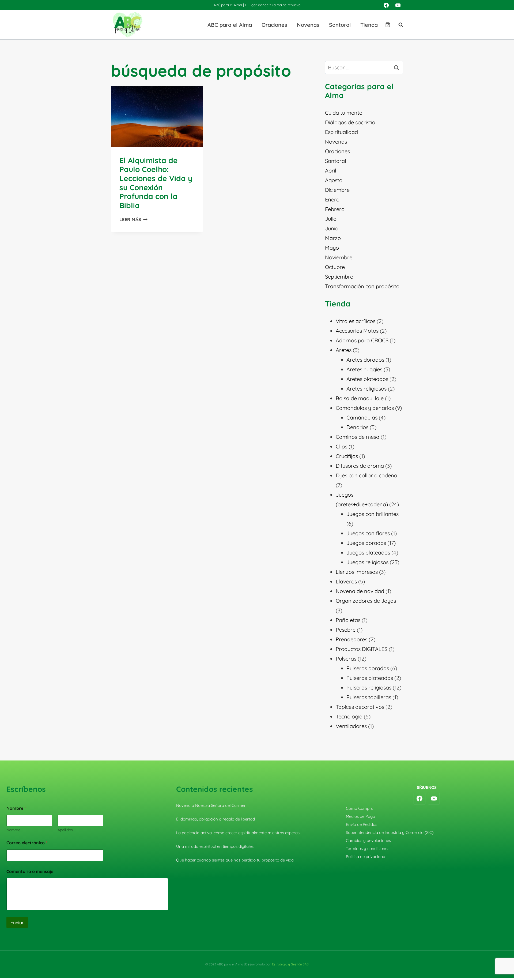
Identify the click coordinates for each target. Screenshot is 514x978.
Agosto (333, 180)
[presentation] (157, 116)
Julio (331, 218)
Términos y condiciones (367, 848)
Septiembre (339, 276)
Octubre (335, 267)
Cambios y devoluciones (368, 840)
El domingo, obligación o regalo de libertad (215, 819)
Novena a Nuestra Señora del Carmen (211, 805)
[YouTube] (398, 5)
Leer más (133, 219)
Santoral (340, 24)
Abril (330, 170)
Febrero (335, 209)
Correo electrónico (26, 842)
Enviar (17, 922)
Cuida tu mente (343, 112)
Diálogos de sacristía (350, 122)
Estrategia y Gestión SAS (290, 964)
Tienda (369, 24)
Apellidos (65, 830)
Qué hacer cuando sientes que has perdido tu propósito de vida (235, 860)
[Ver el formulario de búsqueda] (398, 25)
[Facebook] (386, 5)
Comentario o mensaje (29, 871)
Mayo (332, 247)
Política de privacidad (365, 856)
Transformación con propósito (362, 286)
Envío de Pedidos (361, 824)
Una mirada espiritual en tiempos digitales (215, 846)
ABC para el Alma (229, 24)
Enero (332, 199)
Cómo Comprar (360, 808)
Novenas (308, 24)
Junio (331, 228)
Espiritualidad (341, 132)
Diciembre (337, 189)
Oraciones (274, 24)
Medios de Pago (360, 816)
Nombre (13, 830)
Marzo (333, 238)
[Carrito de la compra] (387, 24)
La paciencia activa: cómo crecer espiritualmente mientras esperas (238, 832)
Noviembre (338, 257)
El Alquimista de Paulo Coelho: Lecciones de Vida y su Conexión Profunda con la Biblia (155, 183)
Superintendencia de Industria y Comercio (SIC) (390, 832)
